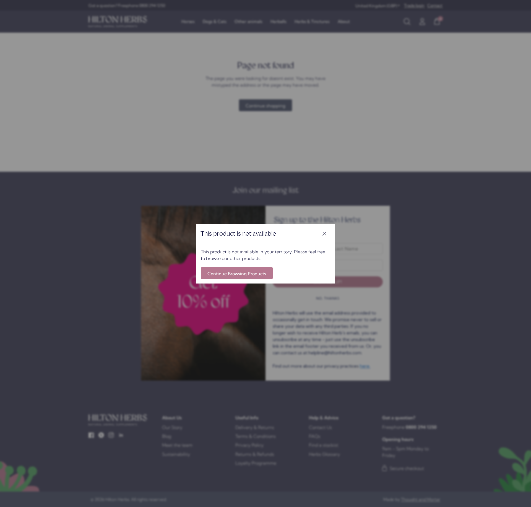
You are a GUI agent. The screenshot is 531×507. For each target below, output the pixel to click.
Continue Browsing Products (236, 273)
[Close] (324, 234)
